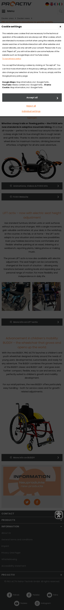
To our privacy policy (11, 58)
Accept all (32, 97)
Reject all (31, 105)
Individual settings (31, 111)
